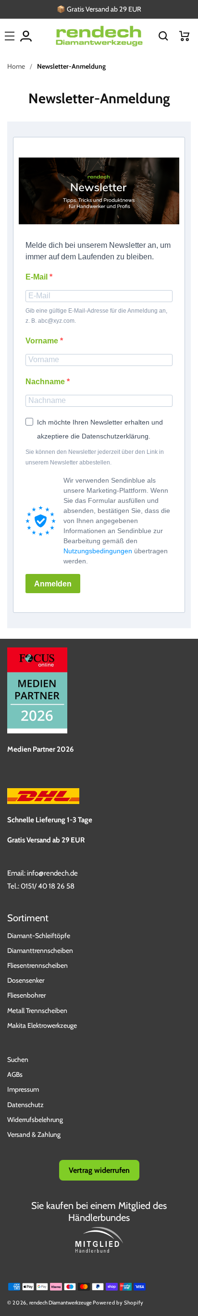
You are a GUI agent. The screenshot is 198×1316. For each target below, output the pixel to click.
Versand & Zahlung (34, 1134)
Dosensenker (25, 980)
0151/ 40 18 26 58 (47, 886)
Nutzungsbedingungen (97, 551)
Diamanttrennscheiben (40, 950)
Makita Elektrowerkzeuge (42, 1025)
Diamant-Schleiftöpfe (38, 935)
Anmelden (53, 584)
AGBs (15, 1074)
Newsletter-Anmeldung (71, 66)
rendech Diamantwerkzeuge (60, 1302)
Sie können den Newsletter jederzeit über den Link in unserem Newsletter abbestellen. (94, 457)
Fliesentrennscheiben (37, 965)
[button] (163, 36)
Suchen (17, 1059)
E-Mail (37, 277)
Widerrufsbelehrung (35, 1119)
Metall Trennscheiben (37, 1010)
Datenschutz (25, 1104)
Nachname (46, 382)
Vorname (42, 341)
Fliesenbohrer (26, 995)
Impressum (23, 1089)
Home (16, 66)
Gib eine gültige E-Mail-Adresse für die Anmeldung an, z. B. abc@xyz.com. (96, 316)
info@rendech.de (52, 873)
